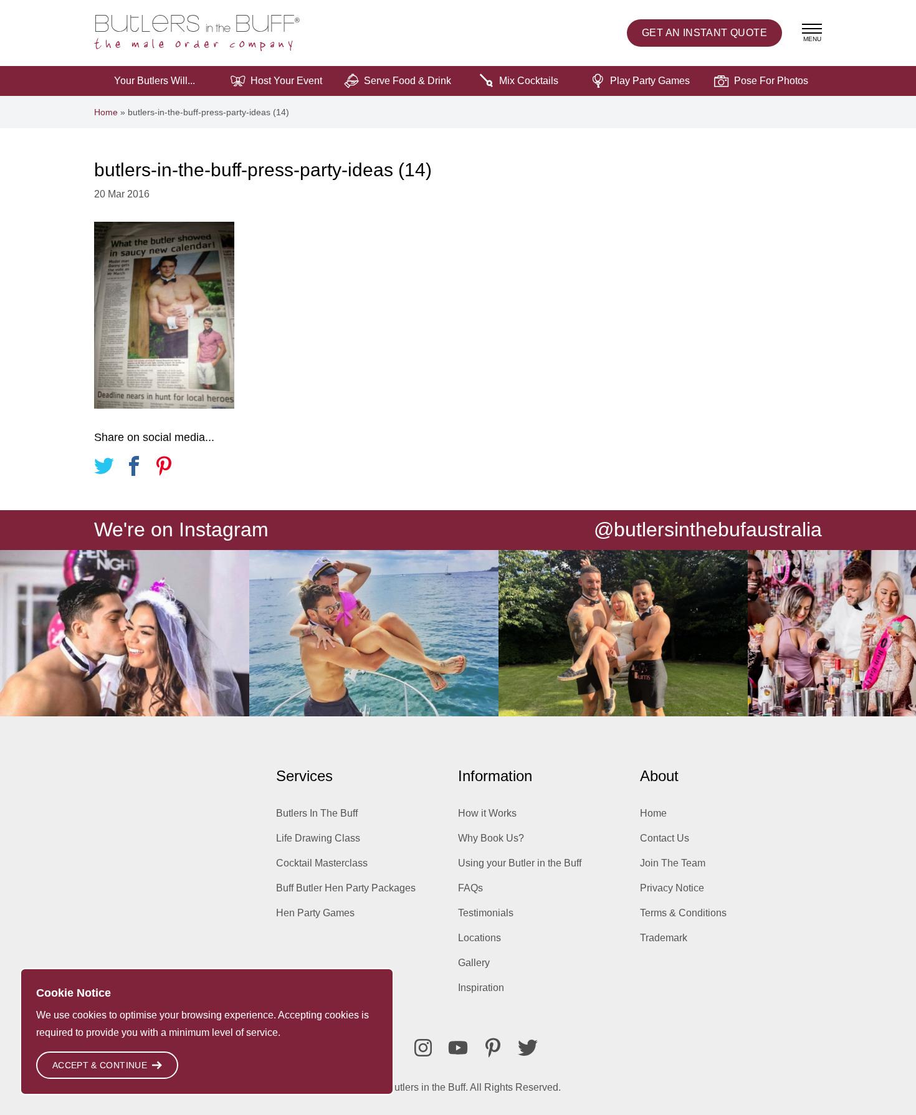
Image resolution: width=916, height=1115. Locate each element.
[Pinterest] (492, 1047)
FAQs (470, 888)
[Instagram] (423, 1047)
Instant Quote (704, 32)
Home (106, 112)
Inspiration (481, 987)
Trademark (663, 937)
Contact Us (664, 838)
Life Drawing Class (318, 838)
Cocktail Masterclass (322, 863)
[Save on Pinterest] (164, 468)
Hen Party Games (315, 913)
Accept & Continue (99, 1065)
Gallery (474, 962)
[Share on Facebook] (134, 468)
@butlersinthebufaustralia (708, 529)
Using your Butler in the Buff (519, 863)
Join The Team (672, 863)
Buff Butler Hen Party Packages (346, 888)
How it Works (487, 813)
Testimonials (485, 913)
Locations (479, 937)
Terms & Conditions (683, 913)
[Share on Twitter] (104, 468)
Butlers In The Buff (317, 813)
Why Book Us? (491, 838)
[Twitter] (527, 1047)
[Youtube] (458, 1047)
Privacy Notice (672, 888)
